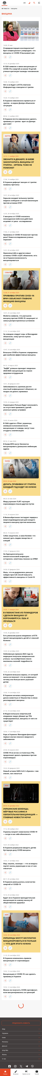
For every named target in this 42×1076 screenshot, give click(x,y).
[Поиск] (34, 3)
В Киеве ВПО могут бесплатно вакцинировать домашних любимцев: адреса (20, 446)
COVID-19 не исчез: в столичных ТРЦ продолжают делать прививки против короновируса (19, 755)
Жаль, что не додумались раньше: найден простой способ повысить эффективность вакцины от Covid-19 (19, 574)
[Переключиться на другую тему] (29, 3)
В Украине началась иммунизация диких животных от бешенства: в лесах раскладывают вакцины (20, 697)
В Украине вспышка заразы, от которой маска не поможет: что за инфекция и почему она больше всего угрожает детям (20, 678)
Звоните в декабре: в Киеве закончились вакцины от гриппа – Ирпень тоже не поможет (18, 163)
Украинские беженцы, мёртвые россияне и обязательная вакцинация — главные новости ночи (20, 813)
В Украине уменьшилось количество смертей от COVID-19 (19, 883)
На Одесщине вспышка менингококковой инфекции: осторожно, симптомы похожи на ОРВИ (20, 556)
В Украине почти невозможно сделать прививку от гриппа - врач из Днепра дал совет (20, 121)
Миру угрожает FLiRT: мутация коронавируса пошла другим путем (18, 502)
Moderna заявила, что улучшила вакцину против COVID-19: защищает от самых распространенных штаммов (20, 318)
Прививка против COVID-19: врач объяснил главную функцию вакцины (18, 298)
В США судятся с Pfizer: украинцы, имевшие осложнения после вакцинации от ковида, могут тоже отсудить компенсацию (18, 427)
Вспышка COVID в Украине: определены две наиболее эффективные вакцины (20, 353)
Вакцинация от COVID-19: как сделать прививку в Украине (19, 975)
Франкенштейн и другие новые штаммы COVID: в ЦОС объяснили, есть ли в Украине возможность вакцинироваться (20, 256)
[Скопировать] (10, 57)
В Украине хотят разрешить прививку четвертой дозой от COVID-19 (19, 1007)
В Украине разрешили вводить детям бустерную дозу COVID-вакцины (19, 849)
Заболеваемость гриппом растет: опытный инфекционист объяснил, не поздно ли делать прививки (19, 389)
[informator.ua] (4, 3)
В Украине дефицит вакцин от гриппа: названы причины (20, 183)
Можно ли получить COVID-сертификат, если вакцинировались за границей (20, 991)
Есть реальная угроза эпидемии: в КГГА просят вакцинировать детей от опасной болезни (21, 638)
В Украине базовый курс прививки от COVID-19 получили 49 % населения (19, 1023)
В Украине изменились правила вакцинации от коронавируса (17, 959)
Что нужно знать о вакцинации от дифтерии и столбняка (18, 1054)
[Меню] (39, 3)
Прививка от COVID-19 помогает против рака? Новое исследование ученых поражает (20, 237)
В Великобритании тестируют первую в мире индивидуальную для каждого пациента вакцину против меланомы (20, 519)
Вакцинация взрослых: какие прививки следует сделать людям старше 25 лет (20, 1039)
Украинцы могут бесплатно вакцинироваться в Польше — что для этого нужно (19, 941)
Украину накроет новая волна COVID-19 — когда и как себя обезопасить (20, 833)
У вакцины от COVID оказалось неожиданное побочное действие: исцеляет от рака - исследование (18, 218)
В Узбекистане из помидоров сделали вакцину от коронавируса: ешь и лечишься (20, 616)
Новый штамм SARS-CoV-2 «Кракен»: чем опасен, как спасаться (21, 772)
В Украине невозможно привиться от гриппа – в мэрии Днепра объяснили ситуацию (19, 103)
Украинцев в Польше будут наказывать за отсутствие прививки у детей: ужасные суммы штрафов (20, 407)
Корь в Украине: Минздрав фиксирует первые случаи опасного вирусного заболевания (19, 736)
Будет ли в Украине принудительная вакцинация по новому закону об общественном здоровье (19, 900)
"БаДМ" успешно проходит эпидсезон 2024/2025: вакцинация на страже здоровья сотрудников (19, 370)
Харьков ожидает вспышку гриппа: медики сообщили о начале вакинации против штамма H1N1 (20, 200)
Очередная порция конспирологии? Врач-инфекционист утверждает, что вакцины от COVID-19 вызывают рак (19, 50)
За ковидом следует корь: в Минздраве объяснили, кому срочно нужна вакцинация (20, 336)
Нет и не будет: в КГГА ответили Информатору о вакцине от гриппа (18, 86)
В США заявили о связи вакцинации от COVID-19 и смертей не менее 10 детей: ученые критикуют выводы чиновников (21, 68)
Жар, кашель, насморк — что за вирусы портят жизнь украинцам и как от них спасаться (20, 866)
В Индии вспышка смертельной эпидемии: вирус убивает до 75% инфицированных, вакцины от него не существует (20, 717)
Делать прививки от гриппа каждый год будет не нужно (19, 485)
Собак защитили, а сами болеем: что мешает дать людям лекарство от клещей (19, 538)
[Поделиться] (5, 57)
